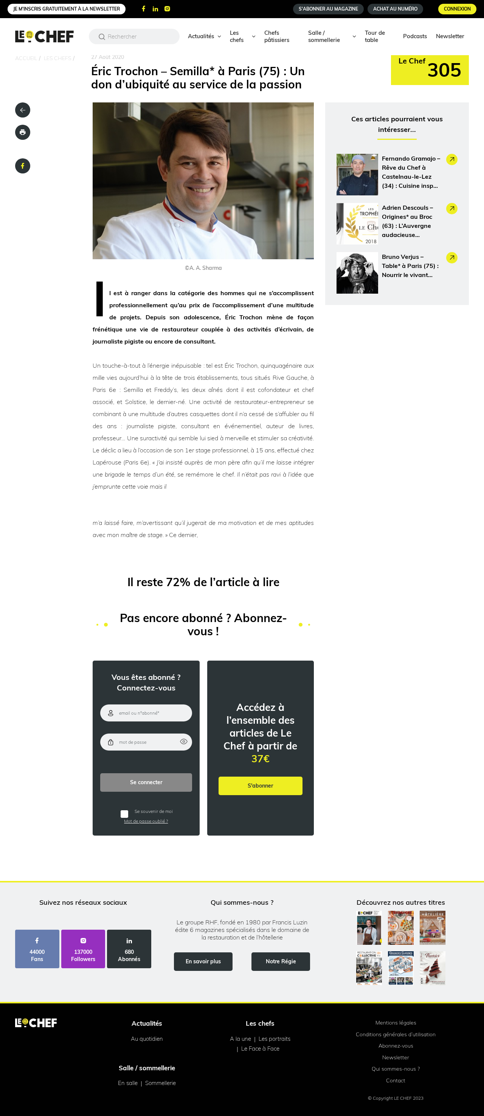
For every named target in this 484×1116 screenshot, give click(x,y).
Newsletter (450, 36)
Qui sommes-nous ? (396, 1068)
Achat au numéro (395, 9)
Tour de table (375, 36)
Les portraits (274, 1038)
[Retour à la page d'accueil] (36, 1023)
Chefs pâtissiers (276, 36)
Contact (395, 1080)
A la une (240, 1038)
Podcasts (415, 36)
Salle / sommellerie (324, 36)
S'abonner (260, 785)
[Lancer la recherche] (102, 36)
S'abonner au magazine (328, 9)
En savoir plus (203, 961)
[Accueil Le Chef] (50, 36)
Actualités (201, 36)
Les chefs (237, 36)
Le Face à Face (260, 1048)
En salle (128, 1083)
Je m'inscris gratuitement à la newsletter (66, 9)
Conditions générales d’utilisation (396, 1034)
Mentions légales (395, 1022)
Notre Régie (281, 961)
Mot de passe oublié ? (146, 821)
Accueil (26, 58)
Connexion (457, 9)
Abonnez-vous (396, 1045)
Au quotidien (147, 1038)
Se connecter (146, 782)
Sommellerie (160, 1083)
